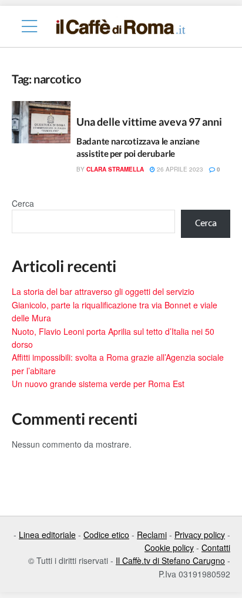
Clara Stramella (115, 169)
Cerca (23, 203)
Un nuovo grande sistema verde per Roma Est (98, 383)
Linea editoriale (47, 534)
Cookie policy (169, 547)
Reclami (152, 534)
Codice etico (106, 534)
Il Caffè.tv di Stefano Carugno (170, 560)
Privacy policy (199, 534)
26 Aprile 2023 (179, 169)
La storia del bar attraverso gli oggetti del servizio (103, 291)
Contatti (215, 547)
